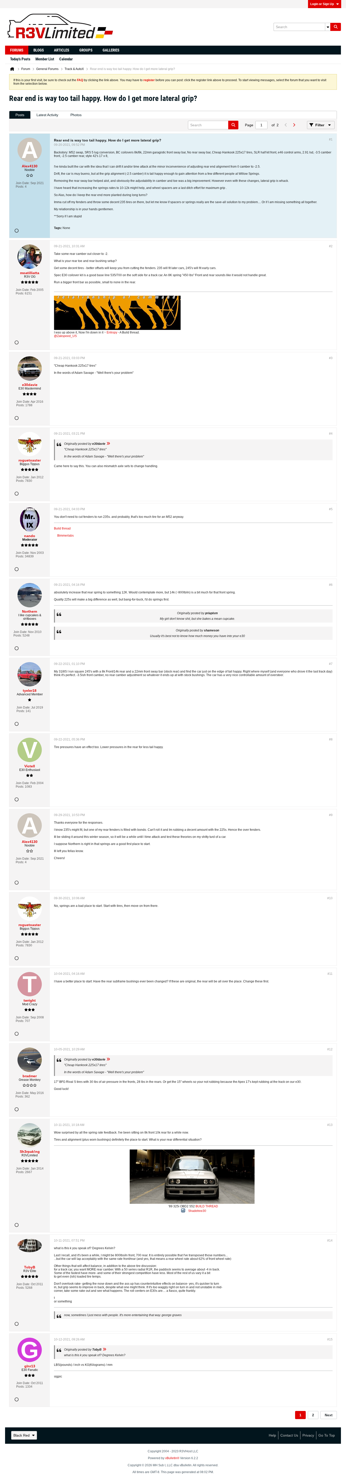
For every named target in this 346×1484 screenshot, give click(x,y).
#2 (331, 246)
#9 (331, 815)
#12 (330, 1049)
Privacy (308, 1435)
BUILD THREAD (207, 1206)
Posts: (20, 186)
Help (272, 1435)
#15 (330, 1339)
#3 (331, 358)
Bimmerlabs (65, 535)
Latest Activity (47, 115)
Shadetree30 (197, 1211)
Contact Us (289, 1435)
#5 (331, 509)
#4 (331, 433)
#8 (331, 739)
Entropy (112, 332)
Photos (76, 115)
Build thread (62, 528)
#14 (330, 1240)
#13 (330, 1125)
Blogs (38, 50)
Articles (61, 50)
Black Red (21, 1435)
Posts (19, 115)
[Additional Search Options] (328, 27)
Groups (85, 50)
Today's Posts (20, 59)
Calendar (66, 59)
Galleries (111, 50)
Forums (16, 50)
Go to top (326, 1435)
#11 (330, 974)
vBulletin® (172, 1458)
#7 (331, 664)
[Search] (335, 27)
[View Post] (108, 444)
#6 (331, 585)
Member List (44, 59)
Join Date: (23, 183)
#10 (330, 898)
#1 (331, 139)
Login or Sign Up (322, 4)
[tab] (19, 115)
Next (329, 1415)
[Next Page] (294, 125)
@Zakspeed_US (65, 336)
